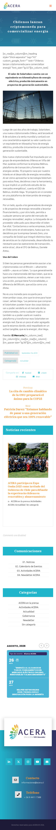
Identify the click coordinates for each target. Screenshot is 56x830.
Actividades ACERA (28, 607)
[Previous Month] (41, 645)
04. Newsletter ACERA (28, 574)
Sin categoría (32, 504)
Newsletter (28, 620)
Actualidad (24, 361)
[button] (50, 5)
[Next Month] (46, 645)
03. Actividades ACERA (28, 570)
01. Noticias (29, 561)
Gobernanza (28, 615)
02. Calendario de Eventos (28, 566)
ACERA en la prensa (20, 501)
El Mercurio (18, 335)
